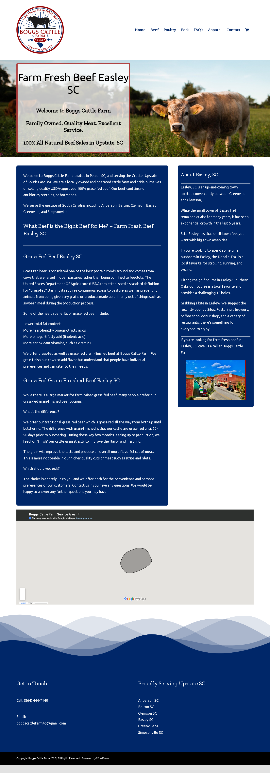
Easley (151, 205)
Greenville (31, 212)
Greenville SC (148, 726)
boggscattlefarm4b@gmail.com (41, 723)
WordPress (102, 758)
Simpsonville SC (150, 732)
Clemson (137, 205)
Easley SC (145, 720)
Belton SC (146, 707)
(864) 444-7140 (36, 700)
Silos (211, 309)
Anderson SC (148, 700)
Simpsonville (58, 212)
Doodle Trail (228, 257)
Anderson (109, 205)
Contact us (80, 485)
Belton (123, 205)
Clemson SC (147, 713)
